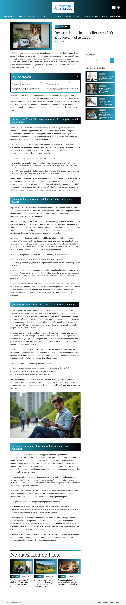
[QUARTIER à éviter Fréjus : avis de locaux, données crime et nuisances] (92, 89)
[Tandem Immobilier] (63, 7)
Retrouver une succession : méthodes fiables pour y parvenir (106, 78)
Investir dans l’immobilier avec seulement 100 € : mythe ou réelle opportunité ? (28, 83)
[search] (113, 7)
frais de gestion (46, 98)
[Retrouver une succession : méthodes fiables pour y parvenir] (92, 76)
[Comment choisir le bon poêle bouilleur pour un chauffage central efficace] (69, 567)
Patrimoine (62, 27)
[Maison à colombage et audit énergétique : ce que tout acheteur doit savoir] (92, 101)
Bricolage (15, 576)
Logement (39, 576)
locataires (47, 147)
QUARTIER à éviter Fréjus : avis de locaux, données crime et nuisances (105, 90)
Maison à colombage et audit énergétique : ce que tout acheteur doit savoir (106, 102)
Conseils (62, 576)
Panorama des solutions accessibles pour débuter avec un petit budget (26, 88)
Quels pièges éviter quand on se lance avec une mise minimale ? (64, 83)
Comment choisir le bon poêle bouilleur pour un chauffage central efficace (68, 582)
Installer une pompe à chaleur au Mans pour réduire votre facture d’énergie (19, 583)
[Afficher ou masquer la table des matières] (54, 76)
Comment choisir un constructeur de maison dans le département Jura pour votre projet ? (44, 583)
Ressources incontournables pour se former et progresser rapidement (63, 88)
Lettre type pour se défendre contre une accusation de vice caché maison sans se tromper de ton (106, 115)
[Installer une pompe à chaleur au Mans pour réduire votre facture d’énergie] (22, 567)
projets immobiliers (70, 136)
